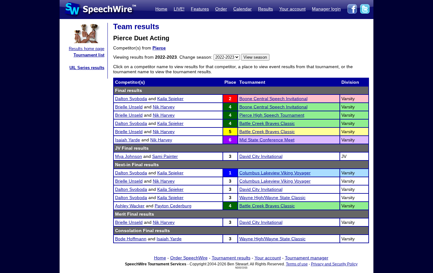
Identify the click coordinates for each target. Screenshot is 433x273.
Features (200, 8)
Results (265, 8)
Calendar (242, 8)
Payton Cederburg (173, 205)
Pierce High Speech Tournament (271, 115)
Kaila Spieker (170, 98)
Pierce (159, 47)
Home (161, 8)
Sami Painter (165, 156)
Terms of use (297, 264)
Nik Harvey (164, 106)
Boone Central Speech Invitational (273, 98)
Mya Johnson (128, 156)
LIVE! (179, 8)
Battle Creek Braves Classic (267, 123)
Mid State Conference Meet (266, 139)
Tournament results (231, 257)
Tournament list (89, 55)
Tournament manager (306, 257)
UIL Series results (86, 67)
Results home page (86, 48)
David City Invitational (260, 156)
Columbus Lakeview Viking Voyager (275, 172)
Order (221, 8)
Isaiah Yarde (127, 139)
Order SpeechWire (189, 257)
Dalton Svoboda (131, 98)
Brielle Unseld (129, 106)
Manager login (326, 8)
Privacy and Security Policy (334, 264)
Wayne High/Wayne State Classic (272, 197)
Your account (292, 8)
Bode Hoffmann (130, 238)
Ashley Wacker (130, 205)
